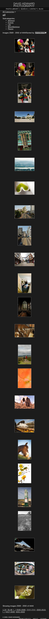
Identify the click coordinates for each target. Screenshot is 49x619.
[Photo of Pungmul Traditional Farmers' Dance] (24, 45)
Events (10, 23)
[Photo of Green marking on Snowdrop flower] (24, 188)
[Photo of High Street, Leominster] (24, 259)
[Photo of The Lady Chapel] (24, 307)
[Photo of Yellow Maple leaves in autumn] (24, 473)
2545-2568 (20, 610)
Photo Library (12, 9)
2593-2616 (41, 610)
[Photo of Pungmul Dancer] (24, 93)
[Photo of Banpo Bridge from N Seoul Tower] (24, 164)
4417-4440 (10, 612)
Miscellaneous (14, 27)
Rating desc (40, 33)
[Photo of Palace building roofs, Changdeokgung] (24, 545)
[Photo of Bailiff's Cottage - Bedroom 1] (24, 283)
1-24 (4, 610)
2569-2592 (31, 610)
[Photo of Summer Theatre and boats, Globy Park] (24, 426)
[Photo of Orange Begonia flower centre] (24, 378)
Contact (33, 9)
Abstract (11, 20)
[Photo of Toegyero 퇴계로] (24, 212)
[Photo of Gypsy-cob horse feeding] (24, 402)
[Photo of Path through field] (24, 521)
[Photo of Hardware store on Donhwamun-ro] (24, 568)
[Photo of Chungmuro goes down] (24, 236)
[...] (14, 610)
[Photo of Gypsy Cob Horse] (24, 450)
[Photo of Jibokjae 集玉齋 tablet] (24, 141)
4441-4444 (20, 612)
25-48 (9, 610)
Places (10, 29)
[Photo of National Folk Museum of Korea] (24, 117)
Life (9, 25)
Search (24, 9)
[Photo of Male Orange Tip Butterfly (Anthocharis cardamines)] (24, 592)
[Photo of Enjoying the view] (24, 354)
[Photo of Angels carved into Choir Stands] (24, 331)
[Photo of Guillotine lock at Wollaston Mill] (24, 497)
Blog (41, 9)
